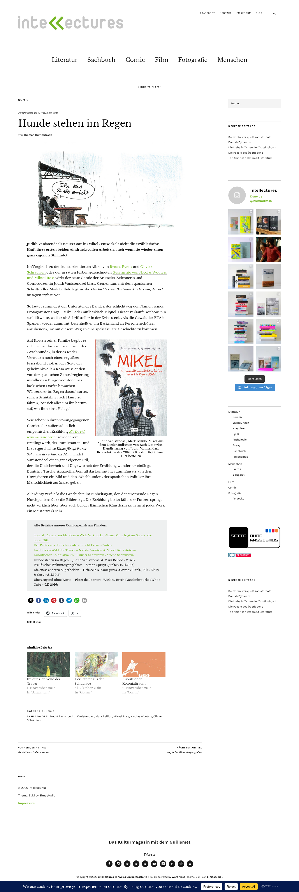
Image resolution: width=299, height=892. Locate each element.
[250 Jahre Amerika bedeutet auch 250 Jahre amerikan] (240, 276)
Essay (236, 445)
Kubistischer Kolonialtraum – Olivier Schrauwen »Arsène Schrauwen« (84, 555)
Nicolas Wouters (141, 716)
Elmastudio (214, 876)
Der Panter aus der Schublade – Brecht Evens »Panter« (73, 545)
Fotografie (193, 59)
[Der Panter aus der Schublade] (96, 664)
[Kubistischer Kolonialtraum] (144, 664)
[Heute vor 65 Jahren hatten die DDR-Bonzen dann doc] (268, 304)
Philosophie (240, 456)
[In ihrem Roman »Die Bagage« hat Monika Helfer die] (268, 358)
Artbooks (238, 498)
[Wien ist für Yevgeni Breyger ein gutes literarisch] (240, 249)
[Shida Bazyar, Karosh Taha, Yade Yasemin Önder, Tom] (240, 331)
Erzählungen (241, 422)
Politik (237, 469)
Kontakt (226, 13)
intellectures (106, 876)
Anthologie (240, 439)
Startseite (207, 13)
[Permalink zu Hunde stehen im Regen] (110, 232)
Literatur (64, 59)
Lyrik (236, 433)
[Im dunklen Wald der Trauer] (48, 664)
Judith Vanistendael (81, 716)
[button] (30, 600)
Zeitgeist (238, 474)
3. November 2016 (48, 112)
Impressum (243, 13)
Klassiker (239, 428)
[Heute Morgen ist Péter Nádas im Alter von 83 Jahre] (268, 222)
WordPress (178, 876)
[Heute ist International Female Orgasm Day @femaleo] (268, 331)
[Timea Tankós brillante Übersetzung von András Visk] (268, 276)
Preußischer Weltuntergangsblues (183, 750)
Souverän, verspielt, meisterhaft (249, 137)
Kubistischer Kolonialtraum (33, 750)
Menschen (232, 59)
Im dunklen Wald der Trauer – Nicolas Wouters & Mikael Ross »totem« (85, 550)
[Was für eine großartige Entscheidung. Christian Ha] (240, 222)
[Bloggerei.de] (239, 556)
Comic (135, 59)
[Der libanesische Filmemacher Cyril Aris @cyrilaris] (268, 249)
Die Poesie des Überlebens (245, 152)
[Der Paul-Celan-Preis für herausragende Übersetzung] (240, 358)
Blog (259, 13)
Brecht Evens (121, 267)
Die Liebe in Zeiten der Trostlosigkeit (252, 147)
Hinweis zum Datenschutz (131, 876)
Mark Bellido (104, 716)
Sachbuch (101, 59)
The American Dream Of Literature (250, 158)
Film (161, 59)
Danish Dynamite (239, 142)
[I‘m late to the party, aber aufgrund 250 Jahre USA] (240, 304)
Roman (237, 417)
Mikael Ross (121, 716)
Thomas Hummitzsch (38, 135)
